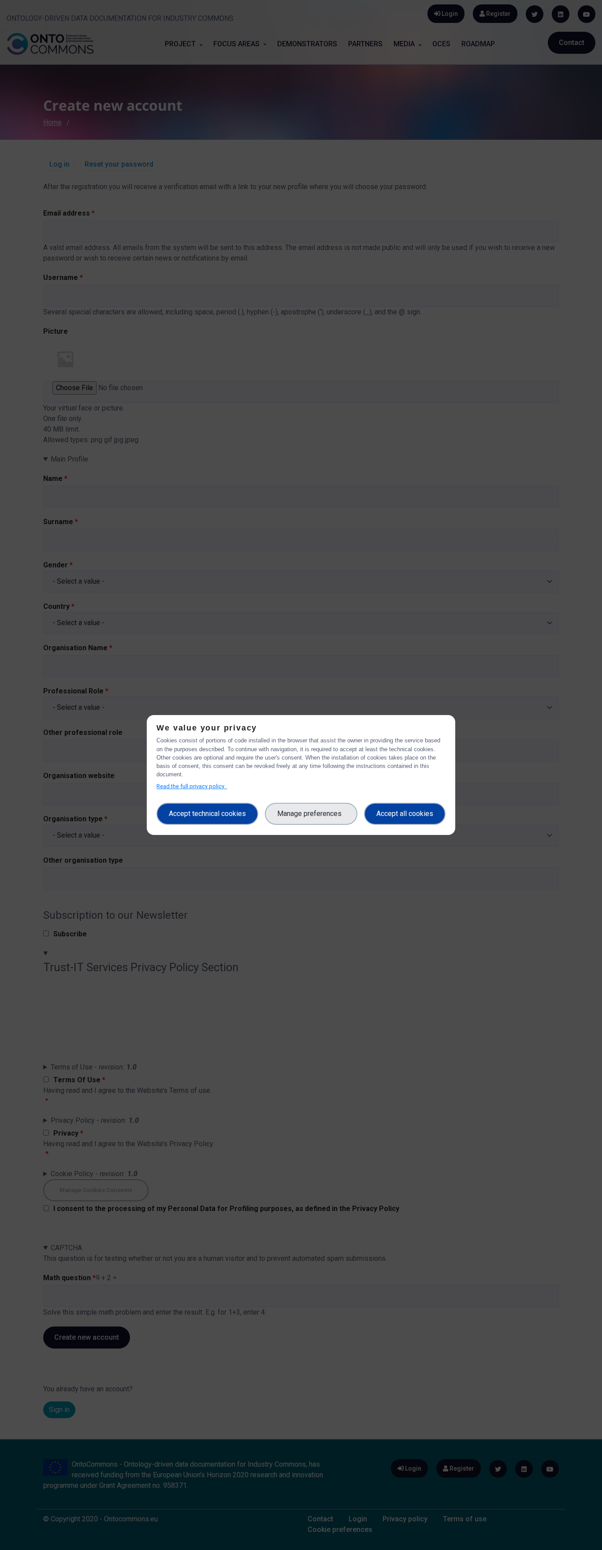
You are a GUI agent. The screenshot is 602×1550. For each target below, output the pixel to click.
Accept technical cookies (207, 813)
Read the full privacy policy (191, 786)
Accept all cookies (404, 813)
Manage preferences (311, 813)
